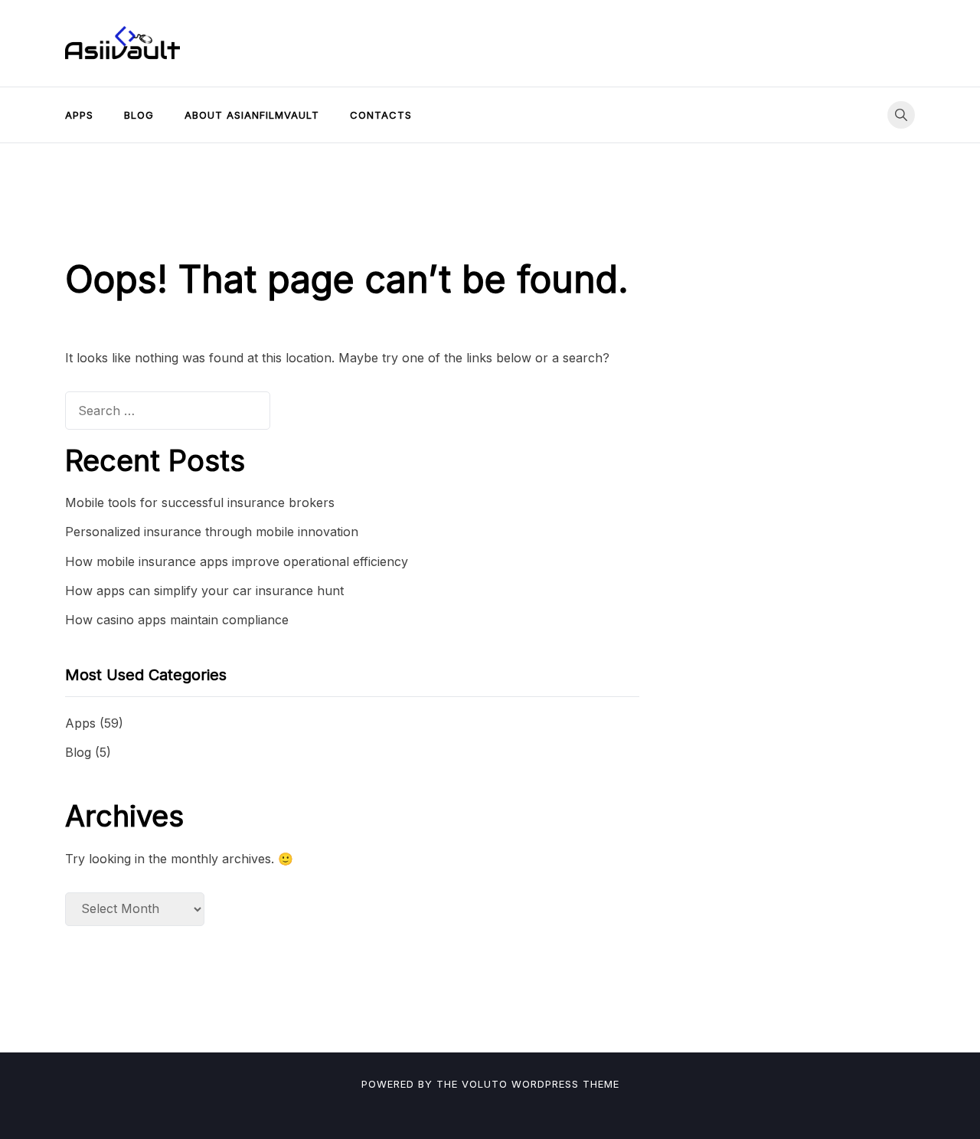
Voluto (485, 1084)
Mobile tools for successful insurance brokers (200, 502)
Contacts (381, 115)
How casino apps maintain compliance (177, 619)
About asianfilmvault (252, 115)
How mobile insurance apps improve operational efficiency (236, 561)
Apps (79, 115)
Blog (139, 115)
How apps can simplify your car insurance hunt (204, 590)
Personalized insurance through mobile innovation (211, 531)
